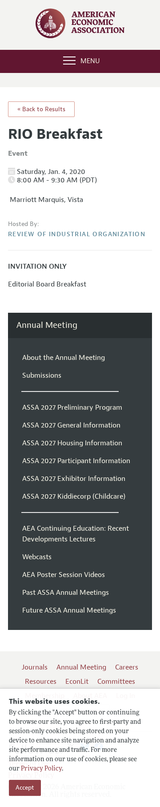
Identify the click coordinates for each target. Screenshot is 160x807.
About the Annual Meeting (63, 357)
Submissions (41, 375)
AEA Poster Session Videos (63, 574)
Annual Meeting (46, 325)
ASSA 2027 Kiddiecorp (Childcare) (73, 496)
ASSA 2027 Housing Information (72, 443)
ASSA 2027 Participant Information (76, 460)
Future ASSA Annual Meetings (69, 610)
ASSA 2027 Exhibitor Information (73, 478)
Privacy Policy (41, 769)
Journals (35, 667)
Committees (116, 681)
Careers (126, 667)
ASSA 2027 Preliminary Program (72, 407)
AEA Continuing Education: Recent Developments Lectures (75, 534)
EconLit (76, 681)
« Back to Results (41, 109)
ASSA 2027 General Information (71, 425)
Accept (25, 787)
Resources (40, 681)
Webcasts (37, 557)
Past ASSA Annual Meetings (65, 592)
